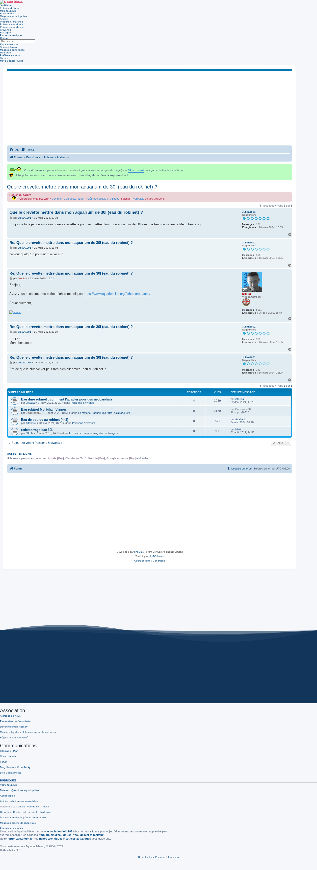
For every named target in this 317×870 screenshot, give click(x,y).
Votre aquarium (8, 784)
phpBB (138, 551)
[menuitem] (14, 150)
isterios (239, 399)
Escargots (5, 32)
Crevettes (5, 29)
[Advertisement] (149, 108)
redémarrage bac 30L (37, 430)
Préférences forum (10, 55)
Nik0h (29, 433)
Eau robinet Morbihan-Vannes (44, 409)
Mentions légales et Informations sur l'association (28, 732)
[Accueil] (11, 2)
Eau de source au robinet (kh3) (44, 420)
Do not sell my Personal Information (158, 857)
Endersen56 (33, 412)
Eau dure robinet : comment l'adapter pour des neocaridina (66, 399)
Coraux (4, 38)
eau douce (19, 806)
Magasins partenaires (12, 49)
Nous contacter (8, 756)
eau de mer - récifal (38, 806)
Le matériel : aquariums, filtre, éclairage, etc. (104, 412)
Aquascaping (7, 795)
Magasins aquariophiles (13, 16)
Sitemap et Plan (9, 751)
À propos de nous (10, 715)
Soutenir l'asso (8, 47)
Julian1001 (249, 212)
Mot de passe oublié (11, 60)
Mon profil (5, 52)
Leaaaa (30, 402)
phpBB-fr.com (156, 556)
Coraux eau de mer (36, 817)
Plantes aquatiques (11, 35)
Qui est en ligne (19, 453)
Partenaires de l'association (15, 721)
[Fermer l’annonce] (289, 167)
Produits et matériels (11, 21)
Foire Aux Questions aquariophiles (19, 790)
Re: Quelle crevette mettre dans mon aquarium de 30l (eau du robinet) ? (71, 242)
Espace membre (9, 44)
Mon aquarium (8, 10)
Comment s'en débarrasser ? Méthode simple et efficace (85, 198)
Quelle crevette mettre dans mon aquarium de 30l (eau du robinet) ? (82, 186)
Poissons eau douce (12, 24)
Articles (4, 19)
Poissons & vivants (82, 402)
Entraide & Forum (10, 8)
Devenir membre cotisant (14, 726)
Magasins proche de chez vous (18, 823)
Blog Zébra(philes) (10, 772)
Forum (3, 761)
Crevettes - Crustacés (12, 812)
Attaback (31, 423)
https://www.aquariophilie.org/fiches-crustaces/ (117, 294)
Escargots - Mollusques (40, 812)
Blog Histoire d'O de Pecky (15, 767)
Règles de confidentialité (14, 737)
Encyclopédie (7, 13)
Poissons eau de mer (12, 27)
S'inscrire (5, 58)
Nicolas (246, 293)
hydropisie (138, 198)
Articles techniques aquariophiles (19, 801)
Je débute (6, 5)
